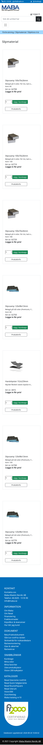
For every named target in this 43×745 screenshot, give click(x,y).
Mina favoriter (10, 664)
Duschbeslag (10, 694)
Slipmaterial (20, 32)
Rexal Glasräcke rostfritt (15, 680)
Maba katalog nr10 (12, 697)
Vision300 (8, 691)
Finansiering (9, 616)
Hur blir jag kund (12, 625)
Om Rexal (8, 613)
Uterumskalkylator (12, 667)
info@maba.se (10, 601)
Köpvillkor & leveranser (14, 622)
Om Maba (8, 610)
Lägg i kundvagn (20, 102)
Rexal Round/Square (13, 686)
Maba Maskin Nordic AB (30, 741)
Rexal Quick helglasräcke (15, 683)
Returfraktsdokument (14, 634)
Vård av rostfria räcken (14, 637)
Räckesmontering (12, 643)
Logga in (36, 14)
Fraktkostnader (11, 619)
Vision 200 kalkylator (13, 670)
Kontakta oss (10, 592)
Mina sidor (9, 661)
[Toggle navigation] (5, 25)
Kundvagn (8, 659)
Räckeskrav (9, 649)
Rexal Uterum (10, 688)
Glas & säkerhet (11, 646)
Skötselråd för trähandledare (17, 640)
